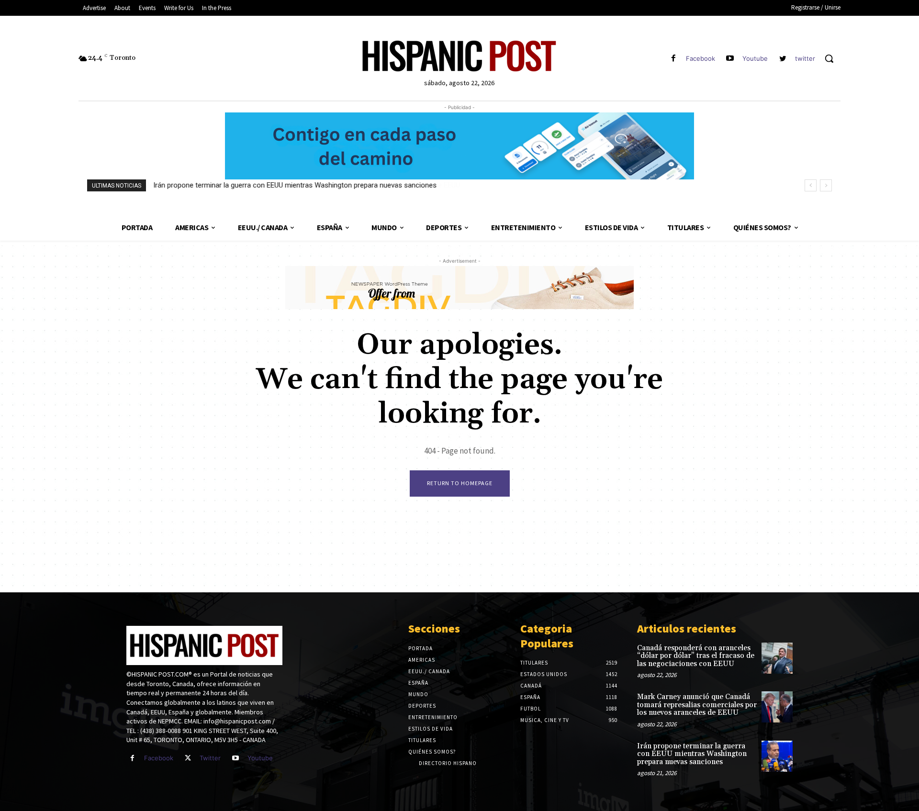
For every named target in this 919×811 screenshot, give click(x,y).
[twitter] (782, 58)
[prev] (811, 185)
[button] (829, 58)
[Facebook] (673, 58)
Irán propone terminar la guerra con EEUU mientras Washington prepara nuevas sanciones (295, 185)
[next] (826, 185)
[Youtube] (730, 58)
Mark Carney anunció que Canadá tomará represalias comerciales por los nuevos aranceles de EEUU (697, 704)
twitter (805, 58)
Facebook (700, 58)
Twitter (210, 758)
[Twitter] (188, 758)
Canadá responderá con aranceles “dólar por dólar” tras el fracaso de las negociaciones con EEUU (695, 656)
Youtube (755, 58)
